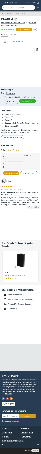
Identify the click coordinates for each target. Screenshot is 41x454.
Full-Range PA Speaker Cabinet (13, 23)
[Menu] (38, 7)
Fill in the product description (12, 137)
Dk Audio (32, 23)
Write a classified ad (27, 101)
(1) (14, 30)
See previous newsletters (10, 421)
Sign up (27, 416)
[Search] (4, 7)
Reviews (13, 35)
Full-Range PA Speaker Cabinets (25, 123)
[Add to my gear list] (16, 19)
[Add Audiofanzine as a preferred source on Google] (8, 404)
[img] (6, 30)
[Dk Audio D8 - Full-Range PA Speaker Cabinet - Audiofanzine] (9, 2)
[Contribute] (35, 29)
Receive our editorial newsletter (14, 411)
